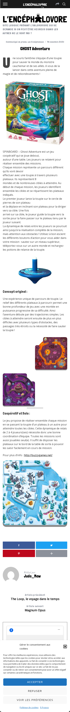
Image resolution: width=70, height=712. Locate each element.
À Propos (44, 707)
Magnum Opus (35, 608)
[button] (65, 646)
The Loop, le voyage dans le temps (35, 597)
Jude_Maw (32, 576)
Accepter (35, 682)
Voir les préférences (35, 700)
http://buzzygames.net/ (38, 455)
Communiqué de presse (16, 41)
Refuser (35, 691)
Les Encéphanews (36, 41)
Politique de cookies (29, 707)
